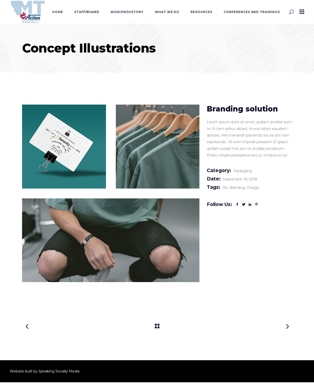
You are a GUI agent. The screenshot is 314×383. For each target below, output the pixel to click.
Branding (237, 187)
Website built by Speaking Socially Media (45, 371)
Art (225, 187)
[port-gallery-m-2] (158, 147)
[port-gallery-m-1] (64, 147)
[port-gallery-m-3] (110, 240)
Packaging (243, 171)
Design (253, 187)
